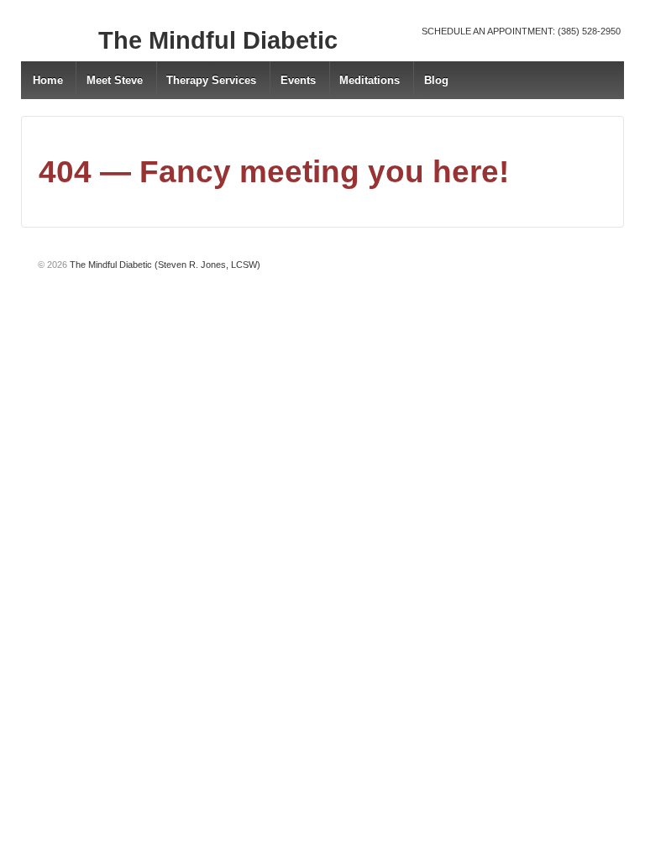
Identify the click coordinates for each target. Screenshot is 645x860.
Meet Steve (115, 80)
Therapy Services (211, 80)
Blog (436, 80)
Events (298, 80)
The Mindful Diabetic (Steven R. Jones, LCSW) (163, 265)
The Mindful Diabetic (218, 40)
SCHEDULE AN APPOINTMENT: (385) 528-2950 (521, 31)
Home (48, 80)
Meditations (369, 80)
